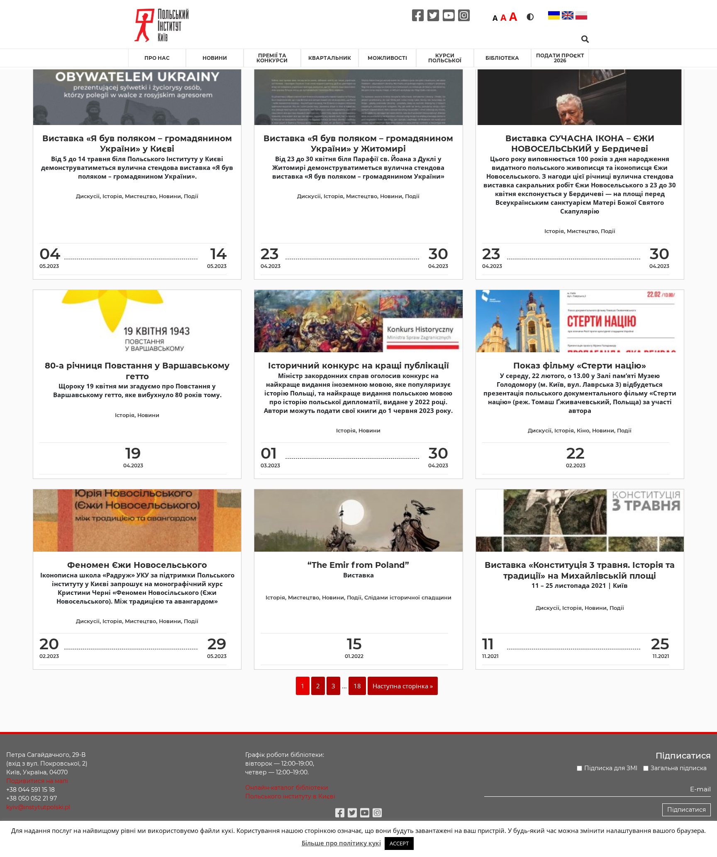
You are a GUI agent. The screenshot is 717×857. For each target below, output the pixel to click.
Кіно (583, 430)
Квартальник (329, 58)
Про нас (157, 58)
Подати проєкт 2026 (560, 58)
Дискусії (88, 196)
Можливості (387, 58)
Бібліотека (502, 58)
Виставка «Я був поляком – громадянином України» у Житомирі (358, 143)
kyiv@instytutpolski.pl (38, 807)
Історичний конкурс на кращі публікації (358, 366)
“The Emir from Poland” (358, 565)
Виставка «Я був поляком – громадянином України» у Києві (137, 143)
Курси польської (444, 58)
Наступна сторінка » (403, 686)
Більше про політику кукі (341, 843)
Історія (112, 196)
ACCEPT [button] (399, 843)
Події (191, 196)
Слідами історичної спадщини (407, 597)
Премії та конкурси (272, 58)
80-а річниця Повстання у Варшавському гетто (137, 371)
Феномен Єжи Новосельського (137, 565)
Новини (214, 58)
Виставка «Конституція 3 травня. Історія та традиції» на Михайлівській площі (580, 570)
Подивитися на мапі (37, 781)
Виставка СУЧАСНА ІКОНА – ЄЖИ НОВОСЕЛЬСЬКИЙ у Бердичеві (579, 143)
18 (357, 686)
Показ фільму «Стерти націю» (579, 366)
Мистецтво (140, 196)
